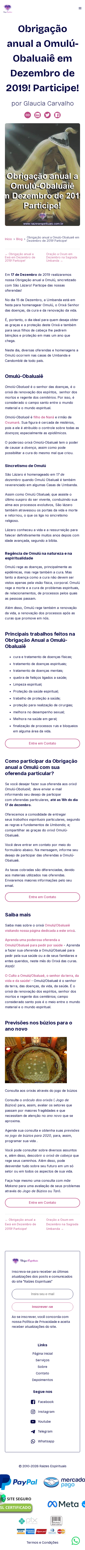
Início (8, 239)
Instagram (46, 1412)
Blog (19, 239)
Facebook (46, 1402)
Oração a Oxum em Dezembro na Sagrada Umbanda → (61, 257)
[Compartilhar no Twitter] (47, 115)
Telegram (45, 1431)
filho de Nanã (43, 417)
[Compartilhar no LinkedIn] (37, 115)
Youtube (44, 1421)
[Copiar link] (27, 115)
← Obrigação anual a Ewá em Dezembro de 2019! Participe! (20, 257)
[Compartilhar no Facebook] (57, 115)
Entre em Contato (42, 743)
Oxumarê (12, 422)
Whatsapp (46, 1441)
